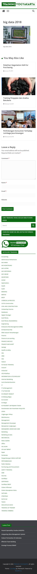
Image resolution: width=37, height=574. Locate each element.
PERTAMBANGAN (6, 461)
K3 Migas (4, 402)
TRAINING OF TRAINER (8, 508)
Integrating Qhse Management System (13, 534)
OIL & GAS (4, 446)
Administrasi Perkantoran (9, 259)
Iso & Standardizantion (8, 382)
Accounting (4, 256)
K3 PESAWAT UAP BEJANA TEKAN (11, 405)
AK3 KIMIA (4, 262)
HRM (2, 356)
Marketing (4, 432)
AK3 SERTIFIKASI (6, 271)
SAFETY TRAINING (6, 470)
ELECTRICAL (4, 318)
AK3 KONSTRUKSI (6, 265)
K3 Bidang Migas (6, 397)
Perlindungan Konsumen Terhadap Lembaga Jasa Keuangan (17, 132)
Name (4, 183)
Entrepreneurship (6, 329)
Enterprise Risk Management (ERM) (12, 327)
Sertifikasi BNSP (6, 484)
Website (4, 200)
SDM (2, 473)
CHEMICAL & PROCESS (8, 300)
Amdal (3, 280)
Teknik (3, 502)
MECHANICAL (5, 438)
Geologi (3, 347)
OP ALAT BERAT (6, 449)
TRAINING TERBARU (7, 511)
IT (2, 385)
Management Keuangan (8, 423)
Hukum (3, 362)
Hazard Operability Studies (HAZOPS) (12, 530)
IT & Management (6, 388)
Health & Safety (6, 350)
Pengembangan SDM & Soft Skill (11, 458)
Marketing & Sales (6, 435)
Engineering (5, 324)
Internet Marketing (7, 379)
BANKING (4, 292)
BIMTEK (3, 294)
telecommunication (7, 505)
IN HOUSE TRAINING (7, 365)
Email (3, 191)
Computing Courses (7, 309)
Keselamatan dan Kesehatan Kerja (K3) (13, 408)
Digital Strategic (6, 315)
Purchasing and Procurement (10, 467)
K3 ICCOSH (4, 400)
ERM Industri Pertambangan (9, 332)
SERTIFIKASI (4, 481)
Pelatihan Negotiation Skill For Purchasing (15, 66)
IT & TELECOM (5, 391)
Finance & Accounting (7, 338)
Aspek (3, 286)
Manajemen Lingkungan (8, 426)
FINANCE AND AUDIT (7, 344)
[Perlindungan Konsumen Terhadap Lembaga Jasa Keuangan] (18, 111)
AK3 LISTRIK (5, 268)
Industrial (4, 370)
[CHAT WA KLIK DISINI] (14, 241)
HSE (2, 359)
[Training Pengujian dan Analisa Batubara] (18, 79)
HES (2, 353)
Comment (5, 158)
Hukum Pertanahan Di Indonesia (11, 538)
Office (3, 443)
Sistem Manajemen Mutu (9, 490)
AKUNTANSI (5, 277)
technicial (4, 499)
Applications (5, 283)
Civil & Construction (7, 303)
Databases (4, 312)
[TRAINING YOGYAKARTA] (3, 11)
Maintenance (5, 417)
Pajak (3, 452)
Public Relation (5, 464)
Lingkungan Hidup (6, 414)
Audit (3, 289)
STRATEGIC (4, 496)
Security (3, 475)
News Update (5, 440)
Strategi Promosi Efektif (8, 545)
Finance (3, 335)
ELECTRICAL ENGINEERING (9, 321)
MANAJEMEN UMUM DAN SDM (10, 429)
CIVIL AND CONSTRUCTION (9, 306)
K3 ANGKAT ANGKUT (7, 394)
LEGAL (3, 411)
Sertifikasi (4, 478)
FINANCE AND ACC (7, 341)
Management (5, 420)
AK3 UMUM (4, 274)
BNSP (3, 297)
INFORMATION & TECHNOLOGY (10, 376)
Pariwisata (4, 455)
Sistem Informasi (6, 487)
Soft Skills (4, 493)
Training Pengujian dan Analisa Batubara (16, 99)
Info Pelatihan (5, 373)
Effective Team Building (8, 541)
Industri (3, 367)
